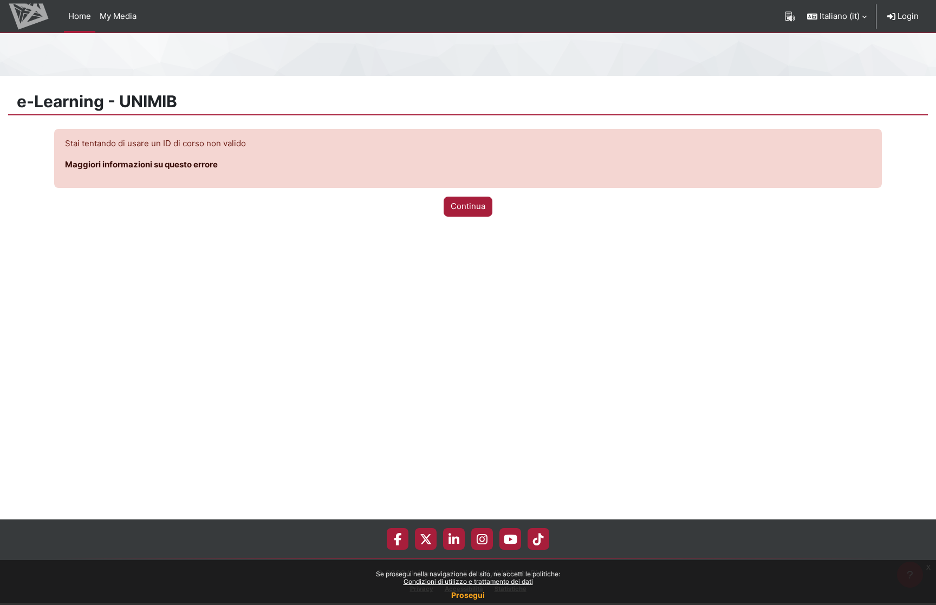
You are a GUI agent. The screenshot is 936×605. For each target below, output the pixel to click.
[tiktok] (538, 539)
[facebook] (397, 539)
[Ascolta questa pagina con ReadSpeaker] (790, 16)
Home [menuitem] (79, 16)
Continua (468, 206)
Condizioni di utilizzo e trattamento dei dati (468, 581)
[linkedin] (453, 539)
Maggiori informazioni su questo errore (141, 164)
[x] (426, 539)
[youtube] (510, 539)
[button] (837, 16)
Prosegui (468, 595)
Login (907, 16)
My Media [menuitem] (118, 16)
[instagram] (482, 539)
